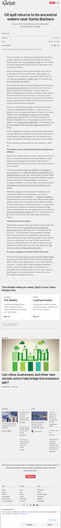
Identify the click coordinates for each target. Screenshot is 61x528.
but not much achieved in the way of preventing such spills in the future (30, 124)
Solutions (4, 494)
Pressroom (22, 501)
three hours (36, 238)
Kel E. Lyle (51, 434)
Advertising (40, 496)
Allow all (49, 524)
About (21, 490)
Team (21, 492)
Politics (4, 492)
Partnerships (23, 498)
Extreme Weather (6, 498)
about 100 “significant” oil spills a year (24, 79)
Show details (52, 520)
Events (39, 492)
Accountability (6, 496)
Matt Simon (23, 435)
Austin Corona (38, 431)
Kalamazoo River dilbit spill (27, 122)
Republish (40, 498)
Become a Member (42, 494)
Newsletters (40, 490)
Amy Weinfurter (6, 386)
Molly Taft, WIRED (6, 431)
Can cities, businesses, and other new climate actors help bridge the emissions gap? (30, 378)
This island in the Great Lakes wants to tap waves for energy (24, 443)
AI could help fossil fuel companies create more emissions (9, 425)
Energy (3, 490)
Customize (29, 524)
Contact (22, 494)
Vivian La (22, 449)
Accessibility (40, 501)
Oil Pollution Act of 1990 (28, 115)
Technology (15, 386)
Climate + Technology (53, 41)
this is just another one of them (18, 81)
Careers (22, 496)
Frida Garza (52, 451)
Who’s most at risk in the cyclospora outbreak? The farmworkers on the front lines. (54, 444)
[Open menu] (57, 3)
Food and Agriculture (7, 501)
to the (41, 74)
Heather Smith (5, 33)
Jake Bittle (22, 422)
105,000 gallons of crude (31, 62)
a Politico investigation (44, 197)
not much (34, 120)
